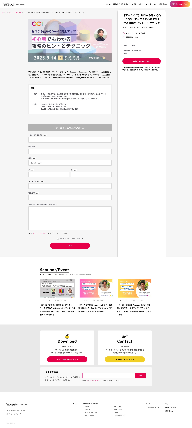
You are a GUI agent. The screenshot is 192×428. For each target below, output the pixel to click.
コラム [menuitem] (134, 4)
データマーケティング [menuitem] (91, 412)
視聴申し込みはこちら (141, 61)
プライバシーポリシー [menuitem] (13, 414)
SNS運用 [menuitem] (87, 407)
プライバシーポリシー (40, 233)
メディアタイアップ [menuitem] (90, 415)
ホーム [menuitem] (108, 4)
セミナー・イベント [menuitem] (145, 4)
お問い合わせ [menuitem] (163, 4)
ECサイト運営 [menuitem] (117, 407)
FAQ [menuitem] (155, 4)
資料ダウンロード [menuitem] (178, 4)
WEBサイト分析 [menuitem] (118, 409)
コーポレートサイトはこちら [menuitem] (15, 410)
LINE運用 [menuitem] (87, 409)
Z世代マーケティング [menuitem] (119, 415)
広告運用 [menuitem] (116, 412)
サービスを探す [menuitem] (120, 4)
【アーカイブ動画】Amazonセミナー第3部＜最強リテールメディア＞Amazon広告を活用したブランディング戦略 (95, 308)
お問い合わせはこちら (124, 359)
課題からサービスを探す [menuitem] (90, 404)
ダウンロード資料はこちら (66, 359)
